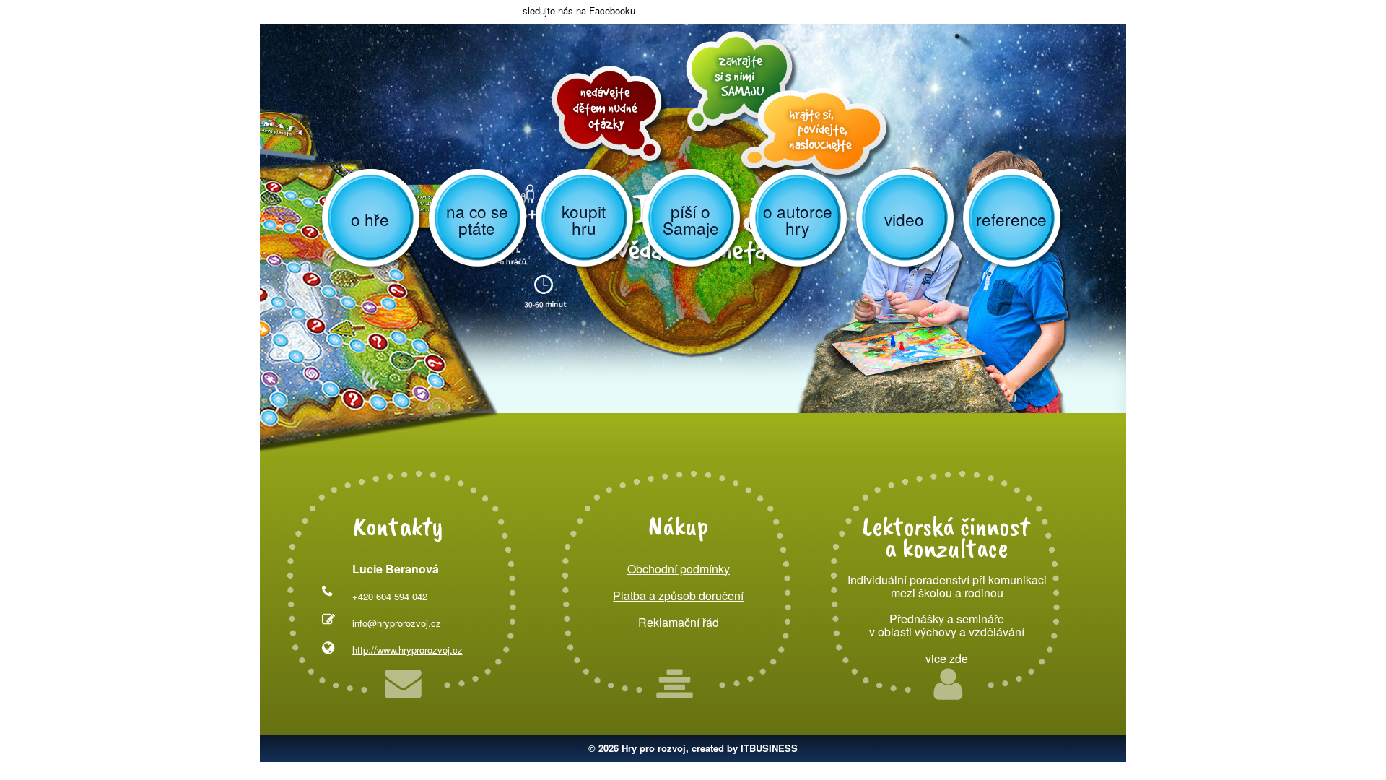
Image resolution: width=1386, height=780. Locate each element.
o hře (370, 218)
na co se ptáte (477, 219)
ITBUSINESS (769, 748)
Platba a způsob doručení (678, 595)
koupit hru (584, 219)
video (904, 218)
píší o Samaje (691, 219)
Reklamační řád (678, 622)
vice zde (946, 658)
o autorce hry (797, 219)
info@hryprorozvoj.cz (396, 623)
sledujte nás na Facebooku (577, 10)
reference (1011, 218)
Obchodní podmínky (678, 568)
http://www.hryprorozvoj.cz (407, 649)
